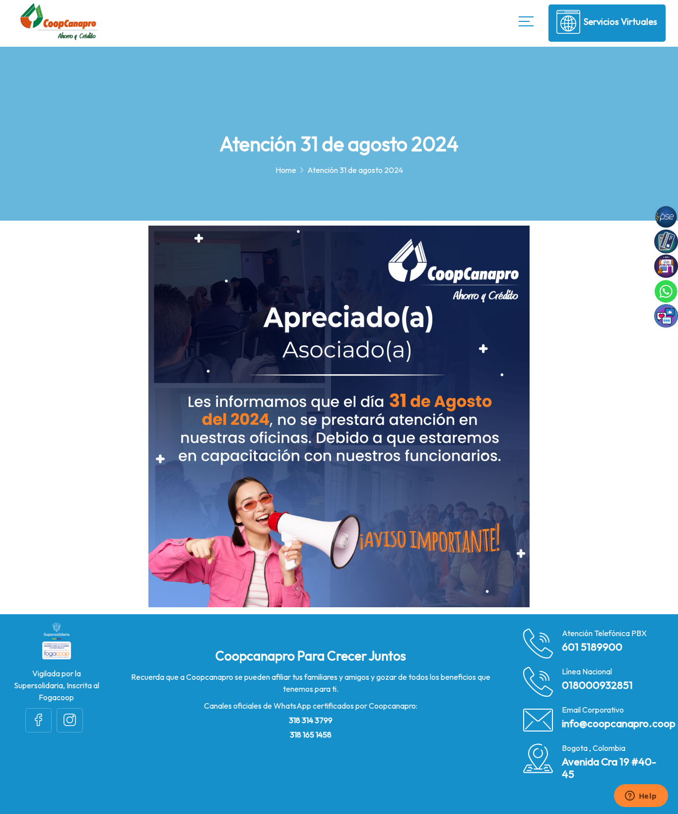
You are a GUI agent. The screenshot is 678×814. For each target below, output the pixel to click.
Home (285, 170)
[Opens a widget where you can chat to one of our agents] (640, 796)
